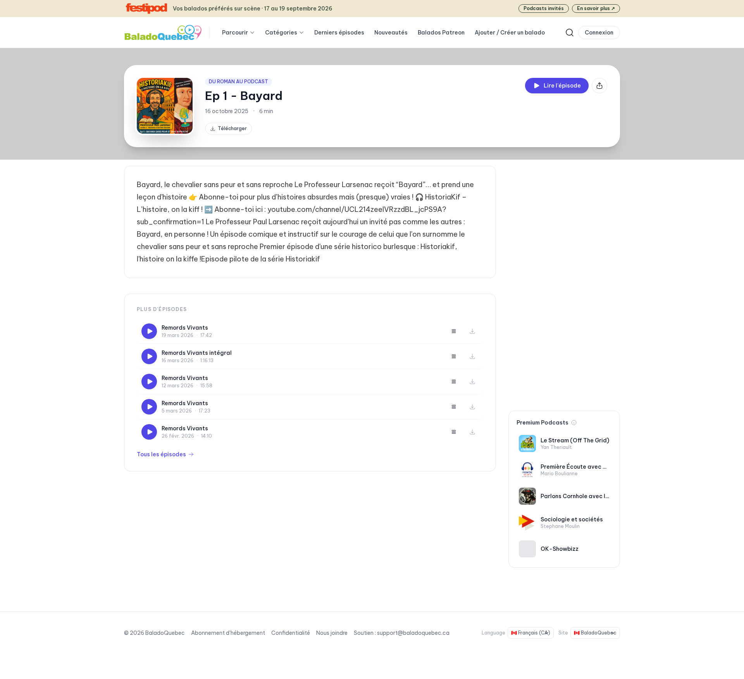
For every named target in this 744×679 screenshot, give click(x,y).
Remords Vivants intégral (197, 352)
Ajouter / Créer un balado (510, 32)
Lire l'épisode (562, 85)
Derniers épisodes (339, 32)
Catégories (281, 32)
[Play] (149, 331)
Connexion (599, 32)
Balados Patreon (441, 32)
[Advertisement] (564, 282)
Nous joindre (332, 632)
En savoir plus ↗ (596, 8)
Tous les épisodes (161, 454)
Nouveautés (391, 32)
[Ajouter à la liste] (454, 331)
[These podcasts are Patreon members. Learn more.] (574, 422)
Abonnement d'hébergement (228, 632)
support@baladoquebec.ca (413, 632)
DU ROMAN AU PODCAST (238, 81)
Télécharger (232, 128)
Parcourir (235, 32)
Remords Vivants (185, 327)
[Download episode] (472, 331)
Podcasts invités (544, 8)
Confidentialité (290, 632)
